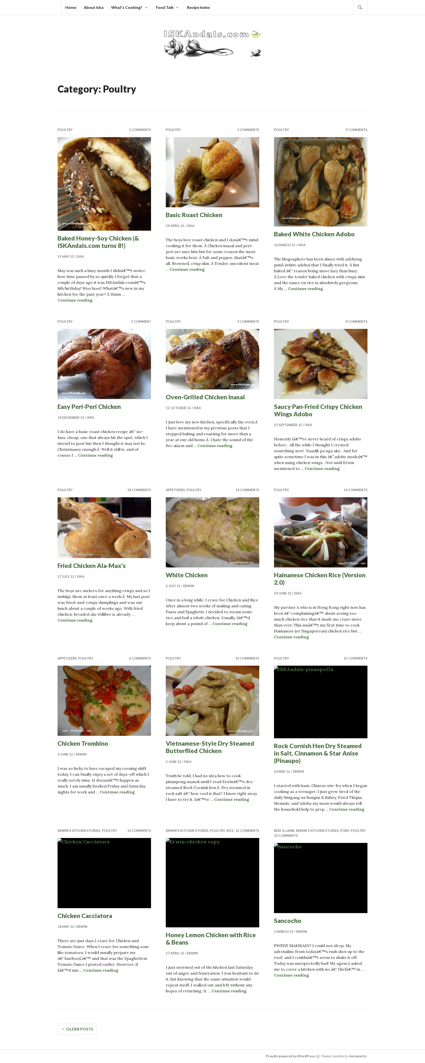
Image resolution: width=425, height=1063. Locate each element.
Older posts (79, 1029)
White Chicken (187, 575)
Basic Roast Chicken (194, 214)
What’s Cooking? (126, 7)
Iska (80, 256)
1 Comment (141, 321)
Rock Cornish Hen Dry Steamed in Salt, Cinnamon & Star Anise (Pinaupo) (318, 753)
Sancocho (287, 920)
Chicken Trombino (83, 743)
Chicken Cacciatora (85, 915)
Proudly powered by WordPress (290, 1056)
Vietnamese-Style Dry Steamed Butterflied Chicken (210, 747)
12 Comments (247, 831)
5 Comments (140, 130)
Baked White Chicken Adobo (314, 234)
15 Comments (355, 658)
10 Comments (139, 831)
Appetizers (175, 490)
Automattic (358, 1056)
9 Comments (356, 130)
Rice (230, 831)
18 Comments (139, 490)
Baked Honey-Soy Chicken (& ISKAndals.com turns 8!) (98, 241)
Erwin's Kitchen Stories (79, 831)
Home (70, 7)
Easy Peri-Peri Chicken (89, 406)
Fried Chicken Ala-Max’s (92, 565)
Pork (344, 831)
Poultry (65, 130)
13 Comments (247, 658)
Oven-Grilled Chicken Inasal (205, 397)
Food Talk (165, 7)
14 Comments (247, 490)
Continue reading (75, 300)
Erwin (188, 586)
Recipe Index (198, 7)
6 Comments (140, 658)
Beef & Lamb (284, 831)
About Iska (94, 7)
